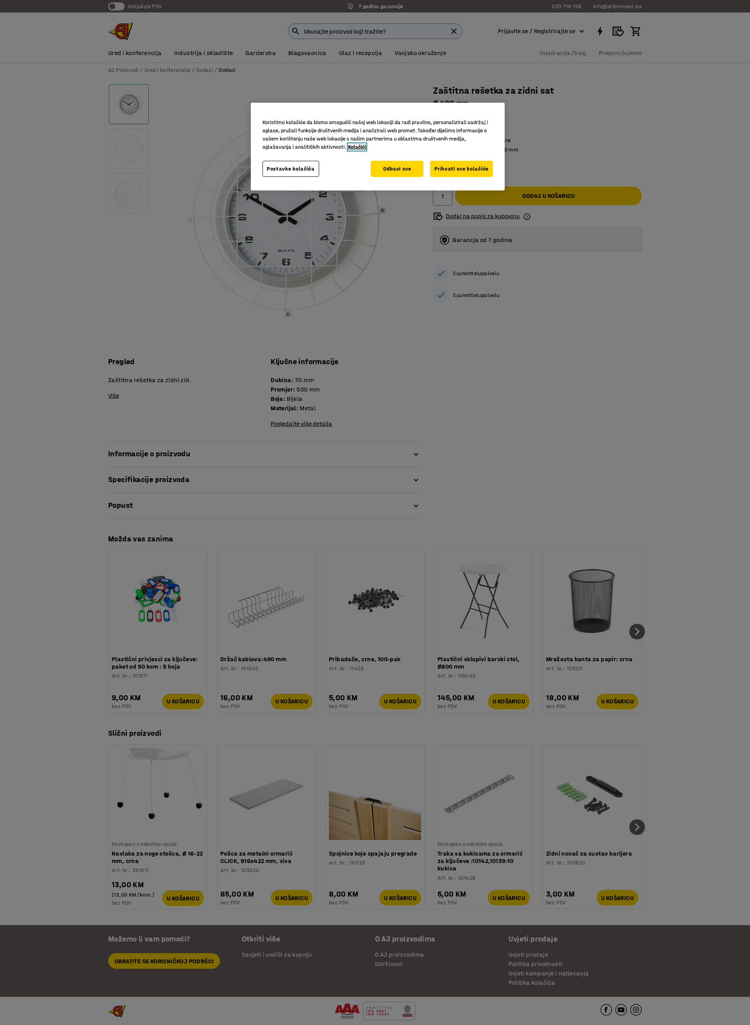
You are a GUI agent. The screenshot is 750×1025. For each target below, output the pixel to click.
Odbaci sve (397, 168)
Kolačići (357, 147)
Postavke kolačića (291, 168)
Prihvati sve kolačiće (461, 168)
